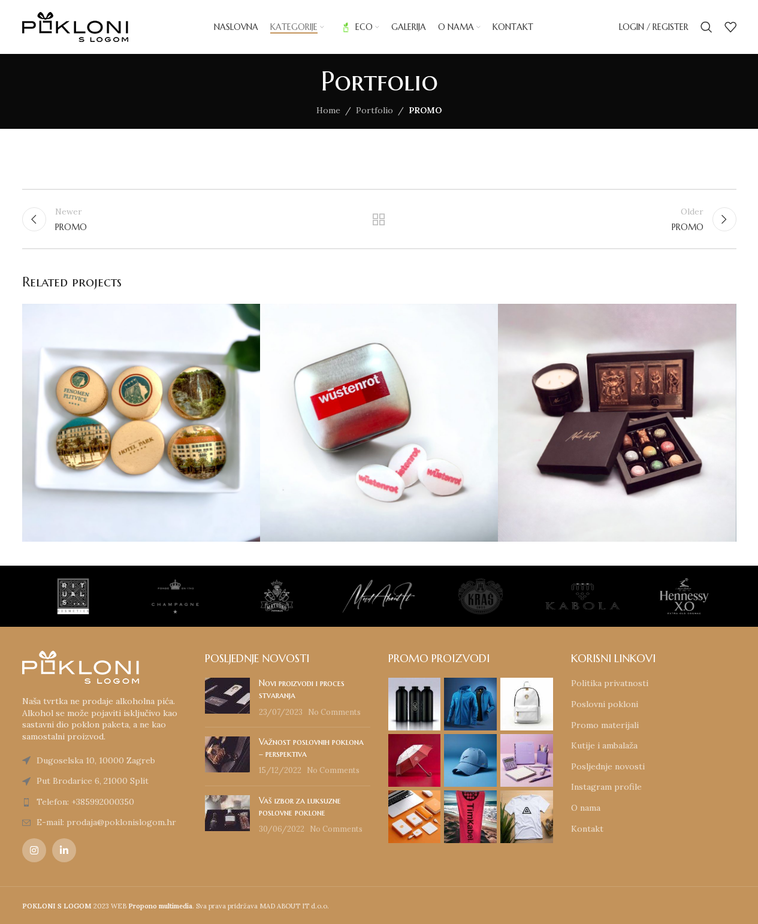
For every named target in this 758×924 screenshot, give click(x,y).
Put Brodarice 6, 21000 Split (93, 780)
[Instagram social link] (34, 850)
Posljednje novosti (608, 766)
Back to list (379, 219)
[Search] (706, 27)
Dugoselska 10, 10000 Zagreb (96, 760)
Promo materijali (605, 725)
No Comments (334, 712)
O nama (585, 807)
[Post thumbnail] (227, 698)
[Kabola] (570, 596)
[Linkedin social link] (64, 850)
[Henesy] (672, 596)
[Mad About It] (367, 596)
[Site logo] (75, 26)
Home (328, 110)
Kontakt (587, 828)
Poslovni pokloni (604, 704)
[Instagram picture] (414, 704)
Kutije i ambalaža (604, 745)
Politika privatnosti (609, 683)
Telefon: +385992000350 (85, 801)
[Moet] (163, 596)
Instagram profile (606, 786)
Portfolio (374, 110)
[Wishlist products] (730, 27)
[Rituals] (61, 596)
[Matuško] (265, 596)
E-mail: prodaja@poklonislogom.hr (106, 822)
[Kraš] (469, 596)
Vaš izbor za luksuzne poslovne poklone (300, 806)
